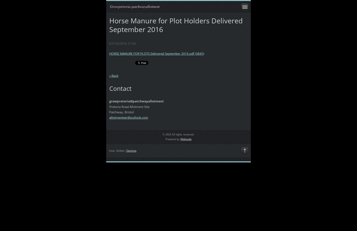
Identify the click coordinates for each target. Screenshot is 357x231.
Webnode (186, 139)
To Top (245, 151)
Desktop (131, 150)
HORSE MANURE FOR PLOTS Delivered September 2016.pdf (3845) (156, 53)
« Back (113, 76)
